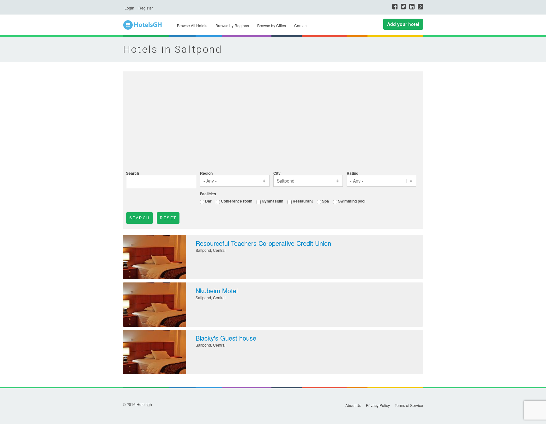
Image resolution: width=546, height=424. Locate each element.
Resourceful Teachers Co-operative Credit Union (263, 243)
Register (145, 7)
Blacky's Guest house (226, 337)
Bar (208, 201)
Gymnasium (272, 201)
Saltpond (203, 250)
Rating (352, 173)
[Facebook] (394, 6)
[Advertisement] (273, 122)
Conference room (236, 201)
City (277, 173)
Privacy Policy (378, 405)
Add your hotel (403, 24)
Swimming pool (351, 201)
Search (132, 173)
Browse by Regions (232, 25)
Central (219, 250)
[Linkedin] (412, 6)
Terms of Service (409, 405)
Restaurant (303, 201)
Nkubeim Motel (217, 290)
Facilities (208, 194)
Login (129, 7)
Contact (300, 25)
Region (206, 173)
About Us (353, 405)
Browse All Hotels (192, 25)
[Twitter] (403, 6)
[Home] (146, 25)
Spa (325, 201)
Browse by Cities (271, 25)
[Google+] (420, 6)
